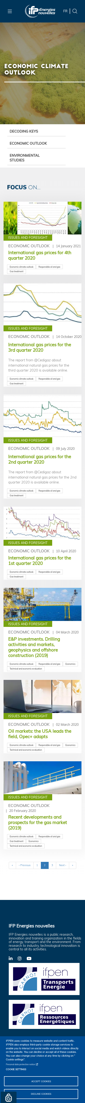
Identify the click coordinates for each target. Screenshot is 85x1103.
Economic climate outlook (21, 267)
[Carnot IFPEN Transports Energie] (44, 978)
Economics (70, 664)
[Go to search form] (74, 11)
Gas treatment (16, 271)
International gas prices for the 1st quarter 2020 (39, 560)
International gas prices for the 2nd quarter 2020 (39, 459)
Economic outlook (28, 143)
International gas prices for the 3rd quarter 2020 (39, 347)
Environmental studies (25, 157)
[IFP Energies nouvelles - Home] (40, 11)
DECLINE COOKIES (41, 1093)
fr (65, 11)
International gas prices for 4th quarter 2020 (39, 255)
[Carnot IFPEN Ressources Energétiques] (44, 1014)
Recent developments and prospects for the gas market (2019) (37, 822)
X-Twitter (22, 960)
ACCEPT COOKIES (41, 1081)
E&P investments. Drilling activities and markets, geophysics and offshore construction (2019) (34, 647)
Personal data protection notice (20, 1064)
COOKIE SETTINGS (16, 1069)
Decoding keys (24, 131)
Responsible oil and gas (49, 267)
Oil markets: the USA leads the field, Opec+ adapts (39, 733)
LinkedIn (13, 958)
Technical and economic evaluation (26, 668)
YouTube (31, 958)
